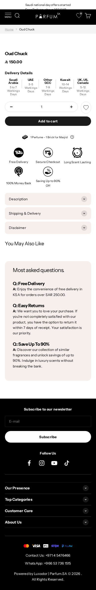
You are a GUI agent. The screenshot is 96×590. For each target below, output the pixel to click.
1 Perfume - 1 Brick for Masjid (48, 138)
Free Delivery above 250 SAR (45, 9)
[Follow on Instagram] (41, 463)
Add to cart (48, 121)
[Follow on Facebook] (29, 463)
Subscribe (48, 437)
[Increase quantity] (71, 107)
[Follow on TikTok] (67, 463)
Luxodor (40, 573)
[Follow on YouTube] (54, 463)
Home (9, 29)
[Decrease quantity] (11, 107)
